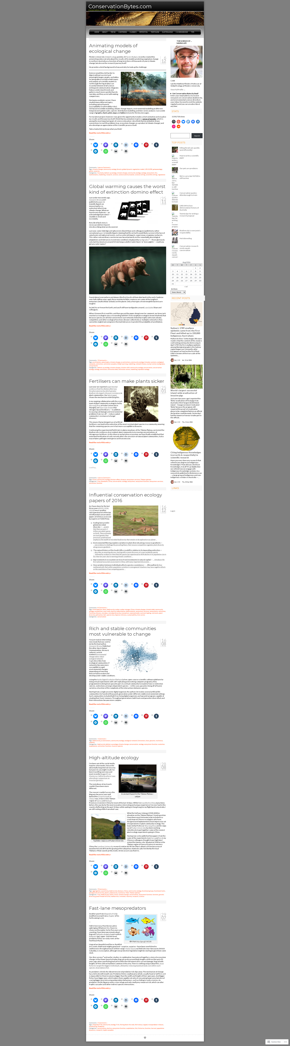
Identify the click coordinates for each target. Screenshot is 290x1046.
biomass (120, 891)
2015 (101, 508)
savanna (97, 171)
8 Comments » (102, 607)
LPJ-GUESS (148, 169)
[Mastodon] (188, 121)
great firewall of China (103, 896)
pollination (99, 615)
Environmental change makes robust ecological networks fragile (97, 657)
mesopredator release (155, 1024)
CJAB (173, 81)
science (115, 175)
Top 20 (113, 32)
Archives (174, 289)
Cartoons (123, 32)
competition (99, 611)
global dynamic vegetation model (133, 169)
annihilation (97, 362)
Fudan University (138, 828)
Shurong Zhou (94, 405)
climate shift (125, 367)
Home (96, 32)
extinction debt (113, 369)
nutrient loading (145, 613)
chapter (111, 916)
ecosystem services (133, 479)
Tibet (127, 893)
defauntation (121, 611)
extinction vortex (124, 369)
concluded (149, 307)
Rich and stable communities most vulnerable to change (122, 631)
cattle (111, 894)
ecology (143, 173)
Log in (173, 511)
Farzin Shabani (132, 57)
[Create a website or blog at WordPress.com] (145, 1038)
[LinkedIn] (198, 121)
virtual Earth (93, 366)
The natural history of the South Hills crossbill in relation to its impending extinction (126, 550)
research (109, 175)
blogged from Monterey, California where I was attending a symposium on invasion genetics (102, 777)
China (95, 479)
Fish (117, 1024)
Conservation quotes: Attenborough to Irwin (188, 194)
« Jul (186, 286)
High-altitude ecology (114, 757)
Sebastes (93, 936)
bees (104, 609)
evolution (161, 744)
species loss (110, 615)
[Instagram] (174, 126)
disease (123, 479)
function (99, 483)
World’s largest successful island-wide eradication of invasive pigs (184, 393)
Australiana (167, 32)
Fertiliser (92, 613)
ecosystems (154, 611)
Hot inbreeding (186, 238)
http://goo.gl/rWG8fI (143, 941)
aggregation (97, 891)
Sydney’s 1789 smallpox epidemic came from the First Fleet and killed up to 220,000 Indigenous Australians (185, 332)
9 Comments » (102, 360)
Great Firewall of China (100, 797)
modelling (102, 175)
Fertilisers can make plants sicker (126, 381)
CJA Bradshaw (182, 32)
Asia (98, 481)
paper (100, 202)
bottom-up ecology (110, 173)
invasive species (117, 746)
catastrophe (106, 362)
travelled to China (148, 803)
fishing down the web (127, 1024)
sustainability (131, 615)
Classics (133, 32)
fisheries (141, 1028)
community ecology (109, 169)
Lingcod (145, 1024)
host (147, 740)
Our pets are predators (189, 168)
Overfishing (93, 1026)
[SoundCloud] (178, 126)
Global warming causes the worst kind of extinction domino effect (127, 189)
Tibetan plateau (146, 479)
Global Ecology (111, 57)
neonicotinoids (135, 613)
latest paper (112, 395)
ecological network (131, 740)
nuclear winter (151, 364)
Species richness (121, 615)
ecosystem (150, 173)
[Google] (178, 121)
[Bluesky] (183, 121)
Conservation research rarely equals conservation (189, 248)
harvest (153, 1028)
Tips (192, 32)
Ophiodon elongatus (103, 934)
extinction (99, 364)
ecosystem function (142, 481)
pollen (91, 171)
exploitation (93, 746)
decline (113, 611)
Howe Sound (130, 948)
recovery (129, 896)
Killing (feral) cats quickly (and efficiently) (190, 149)
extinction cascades (110, 364)
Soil (104, 615)
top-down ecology (143, 369)
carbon (117, 609)
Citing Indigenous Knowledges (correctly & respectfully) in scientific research (186, 455)
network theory (141, 364)
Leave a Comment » (104, 167)
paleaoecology (157, 169)
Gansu (99, 801)
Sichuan (109, 801)
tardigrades (144, 240)
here (153, 838)
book (101, 918)
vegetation (161, 175)
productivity (113, 893)
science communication (126, 175)
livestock (122, 896)
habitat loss (115, 896)
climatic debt (150, 609)
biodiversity (111, 609)
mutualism (125, 613)
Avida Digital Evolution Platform (109, 679)
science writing (140, 175)
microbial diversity (114, 613)
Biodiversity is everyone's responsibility (190, 231)
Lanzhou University (105, 846)
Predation (101, 1026)
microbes (105, 613)
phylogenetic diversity (96, 893)
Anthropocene (97, 609)
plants (107, 893)
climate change (98, 169)
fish (136, 1028)
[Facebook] (193, 121)
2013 (91, 510)
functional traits (159, 891)
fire (156, 173)
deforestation (130, 611)
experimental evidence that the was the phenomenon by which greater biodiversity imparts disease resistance (104, 390)
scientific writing (151, 175)
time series (141, 615)
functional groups (148, 891)
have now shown (106, 407)
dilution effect (115, 479)
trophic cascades (108, 1030)
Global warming (122, 364)
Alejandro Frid (110, 914)
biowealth (104, 481)
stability (92, 742)
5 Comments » (102, 1023)
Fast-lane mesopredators (117, 908)
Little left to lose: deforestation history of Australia (189, 207)
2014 (106, 508)
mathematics (93, 175)
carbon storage (125, 609)
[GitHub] (174, 121)
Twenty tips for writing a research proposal (189, 214)
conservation (148, 367)
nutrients (155, 613)
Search (197, 136)
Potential (143, 32)
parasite (152, 740)
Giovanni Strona (95, 200)
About (105, 32)
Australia (100, 173)
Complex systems (151, 362)
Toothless (155, 32)
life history (138, 1024)
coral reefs (106, 611)
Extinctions (141, 740)
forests (119, 169)
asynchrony (105, 891)
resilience (159, 740)
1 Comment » (102, 739)
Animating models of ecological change (113, 48)
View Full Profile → (178, 89)
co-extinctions (125, 362)
